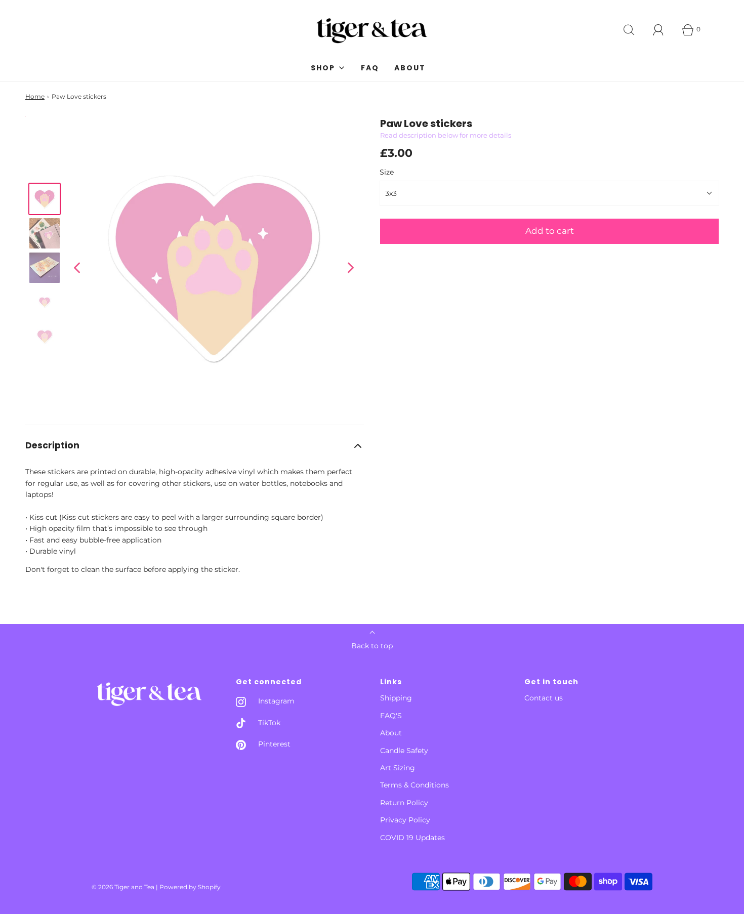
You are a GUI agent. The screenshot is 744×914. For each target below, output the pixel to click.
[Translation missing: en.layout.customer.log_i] (658, 29)
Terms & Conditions (414, 785)
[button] (194, 445)
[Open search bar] (629, 30)
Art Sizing (397, 767)
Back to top (372, 645)
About (410, 68)
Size (387, 172)
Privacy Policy (405, 819)
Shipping (396, 697)
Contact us (543, 697)
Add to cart (549, 231)
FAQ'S (391, 715)
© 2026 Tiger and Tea (123, 887)
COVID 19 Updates (412, 837)
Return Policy (404, 802)
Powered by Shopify (190, 887)
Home (35, 96)
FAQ (370, 68)
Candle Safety (404, 750)
